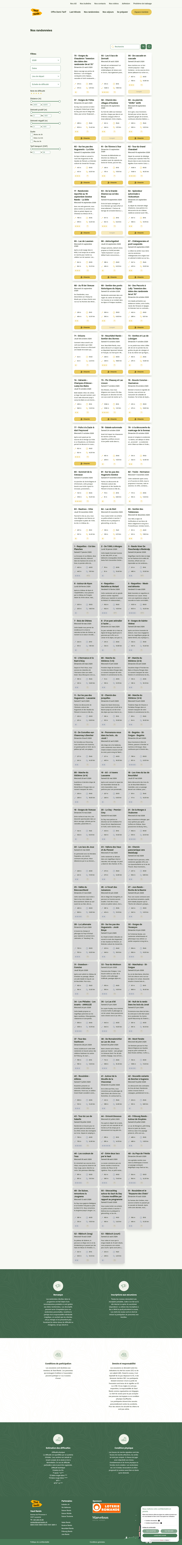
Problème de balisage (142, 3)
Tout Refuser (169, 1531)
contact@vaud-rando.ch (38, 1522)
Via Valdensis (66, 1507)
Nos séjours (108, 12)
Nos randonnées (91, 12)
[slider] (31, 101)
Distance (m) (35, 98)
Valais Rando (66, 1522)
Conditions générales (97, 1542)
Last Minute (75, 12)
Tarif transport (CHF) (39, 146)
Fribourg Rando (67, 1531)
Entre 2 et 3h (38, 138)
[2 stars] (34, 93)
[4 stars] (38, 93)
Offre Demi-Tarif (58, 12)
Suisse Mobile (67, 1513)
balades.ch (65, 1504)
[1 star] (31, 93)
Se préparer (122, 12)
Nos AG (73, 3)
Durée (32, 131)
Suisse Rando (66, 1510)
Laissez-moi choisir (160, 1535)
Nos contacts (100, 3)
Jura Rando (65, 1534)
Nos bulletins (85, 3)
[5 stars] (41, 93)
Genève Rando (67, 1525)
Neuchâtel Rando (68, 1528)
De (31, 105)
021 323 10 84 (38, 1520)
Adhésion (126, 3)
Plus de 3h (37, 141)
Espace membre (141, 12)
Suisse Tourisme (67, 1516)
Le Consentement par (160, 1540)
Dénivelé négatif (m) (39, 120)
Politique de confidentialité (39, 1542)
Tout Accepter (151, 1531)
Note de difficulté (37, 91)
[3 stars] (36, 93)
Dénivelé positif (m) (38, 109)
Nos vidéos (114, 3)
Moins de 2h (38, 134)
